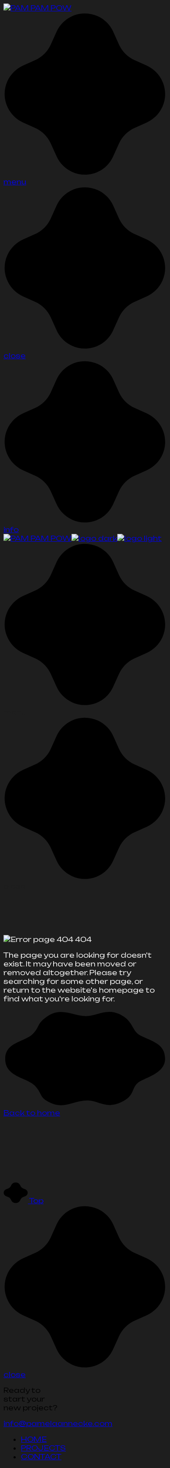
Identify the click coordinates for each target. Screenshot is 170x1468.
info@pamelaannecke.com (57, 1423)
